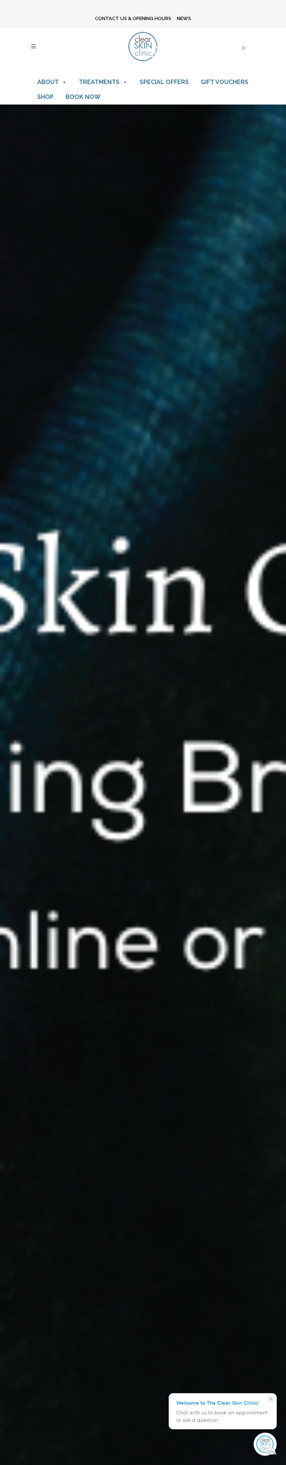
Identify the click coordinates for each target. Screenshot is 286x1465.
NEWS (184, 18)
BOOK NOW (83, 96)
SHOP (45, 96)
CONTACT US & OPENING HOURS (133, 18)
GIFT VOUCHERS (224, 82)
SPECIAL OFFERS (164, 82)
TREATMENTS (99, 82)
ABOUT (48, 82)
